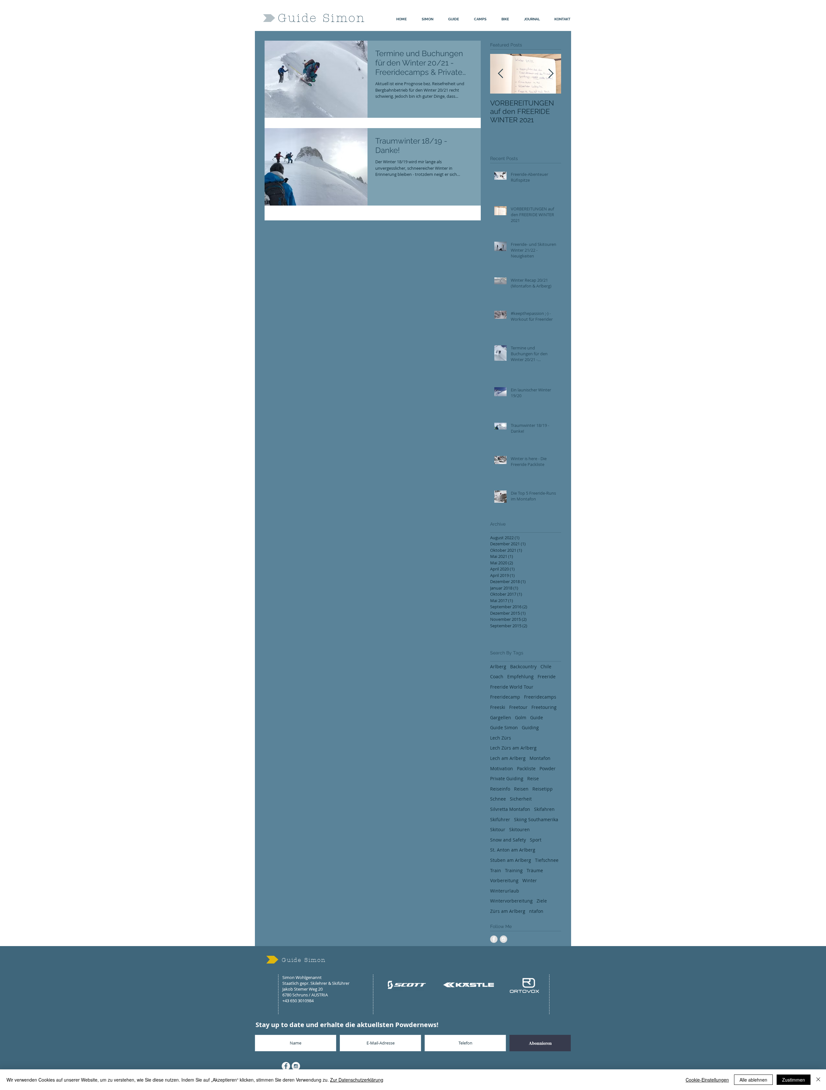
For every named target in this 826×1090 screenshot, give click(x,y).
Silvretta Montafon (510, 809)
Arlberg (498, 666)
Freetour (518, 707)
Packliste (526, 768)
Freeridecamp (505, 697)
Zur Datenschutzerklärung (356, 1079)
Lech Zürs (500, 738)
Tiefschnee (547, 860)
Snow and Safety (508, 840)
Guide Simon (504, 727)
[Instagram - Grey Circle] (503, 939)
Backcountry (523, 666)
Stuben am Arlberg (510, 860)
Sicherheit (521, 799)
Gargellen (500, 717)
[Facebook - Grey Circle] (494, 939)
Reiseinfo (500, 789)
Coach (496, 676)
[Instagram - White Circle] (296, 1066)
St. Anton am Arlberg (512, 850)
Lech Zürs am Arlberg (513, 748)
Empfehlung (520, 676)
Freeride (547, 676)
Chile (545, 666)
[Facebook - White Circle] (286, 1066)
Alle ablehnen (753, 1079)
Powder (547, 768)
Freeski (497, 707)
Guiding (530, 727)
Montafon (539, 758)
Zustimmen (793, 1079)
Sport (535, 840)
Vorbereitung (504, 880)
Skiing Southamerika (536, 819)
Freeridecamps (540, 697)
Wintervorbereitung (511, 901)
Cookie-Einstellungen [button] (707, 1079)
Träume (535, 870)
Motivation (501, 768)
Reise (533, 778)
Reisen (521, 789)
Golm (520, 717)
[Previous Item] (500, 74)
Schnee (498, 799)
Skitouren (519, 829)
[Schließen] (818, 1080)
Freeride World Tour (511, 687)
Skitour (497, 829)
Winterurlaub (504, 891)
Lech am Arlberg (508, 758)
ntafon (536, 911)
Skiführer (500, 819)
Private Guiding (506, 778)
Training (514, 870)
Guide (536, 717)
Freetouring (544, 707)
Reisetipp (542, 789)
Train (495, 870)
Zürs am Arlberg (507, 911)
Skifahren (544, 809)
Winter (529, 880)
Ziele (542, 901)
